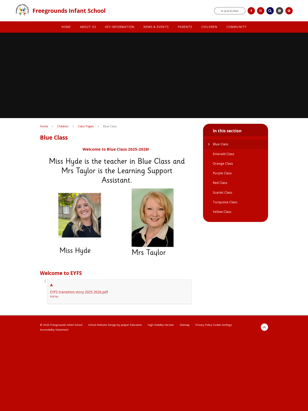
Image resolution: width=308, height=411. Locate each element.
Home (44, 126)
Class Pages (86, 126)
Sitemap (185, 325)
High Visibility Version (161, 325)
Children (62, 126)
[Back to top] (264, 327)
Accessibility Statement (54, 329)
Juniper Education (131, 325)
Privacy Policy (203, 325)
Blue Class (110, 126)
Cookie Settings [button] (222, 325)
